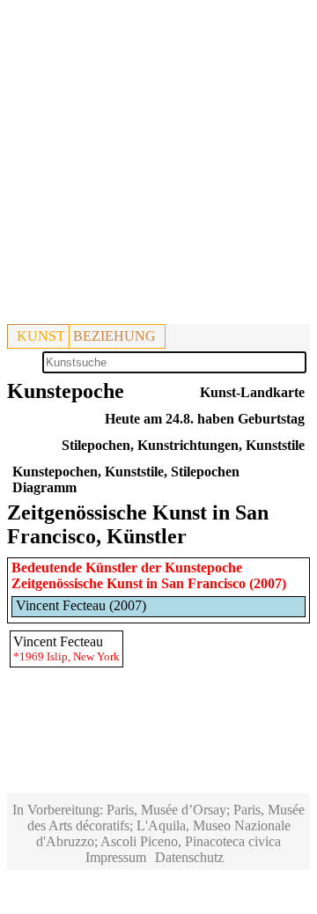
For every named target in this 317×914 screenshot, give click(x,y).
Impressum (115, 857)
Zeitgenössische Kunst (77, 583)
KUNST (41, 335)
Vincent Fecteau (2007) (81, 605)
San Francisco (203, 583)
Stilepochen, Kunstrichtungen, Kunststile (183, 445)
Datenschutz (189, 857)
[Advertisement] (158, 165)
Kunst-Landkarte (252, 392)
